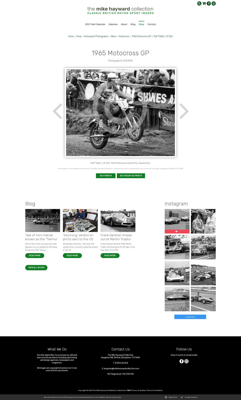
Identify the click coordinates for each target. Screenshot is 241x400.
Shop (79, 36)
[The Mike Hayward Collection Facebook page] (209, 3)
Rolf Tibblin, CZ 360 (163, 36)
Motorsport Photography (96, 36)
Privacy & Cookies (138, 390)
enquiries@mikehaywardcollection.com (121, 368)
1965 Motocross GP (141, 36)
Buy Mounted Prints (131, 176)
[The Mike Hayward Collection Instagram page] (214, 3)
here (119, 397)
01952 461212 (121, 363)
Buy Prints (106, 176)
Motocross (124, 36)
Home (71, 36)
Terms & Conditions (155, 390)
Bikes (113, 36)
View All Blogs (36, 267)
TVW (128, 390)
